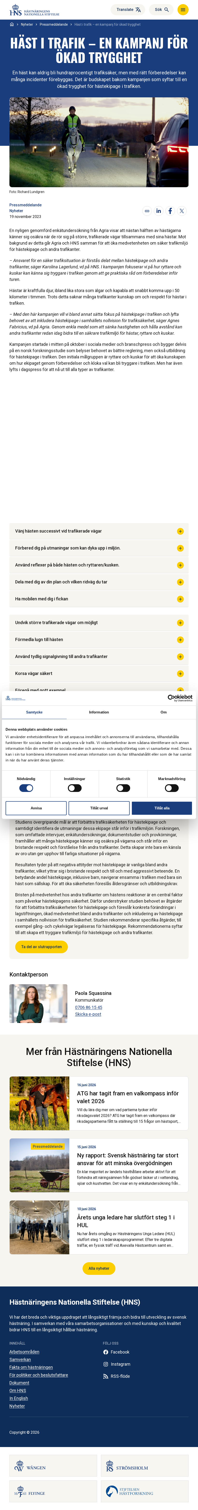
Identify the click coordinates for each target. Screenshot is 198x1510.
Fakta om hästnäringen (31, 1367)
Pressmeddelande (25, 205)
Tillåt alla (162, 808)
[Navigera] (183, 9)
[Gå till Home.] (11, 24)
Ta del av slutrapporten (41, 947)
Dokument (19, 1382)
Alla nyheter (99, 1268)
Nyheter (16, 211)
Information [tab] (99, 712)
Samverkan (20, 1359)
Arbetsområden (24, 1351)
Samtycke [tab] (34, 712)
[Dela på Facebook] (170, 211)
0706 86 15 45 (88, 1007)
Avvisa (36, 808)
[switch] (75, 788)
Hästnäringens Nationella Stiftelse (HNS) (74, 1302)
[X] (182, 211)
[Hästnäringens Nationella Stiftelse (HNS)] (40, 9)
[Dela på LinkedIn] (158, 211)
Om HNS (17, 1390)
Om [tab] (164, 712)
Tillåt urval (99, 808)
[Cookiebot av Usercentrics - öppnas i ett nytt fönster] (171, 698)
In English (18, 1398)
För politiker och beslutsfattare (38, 1375)
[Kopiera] (147, 211)
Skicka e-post (88, 1014)
